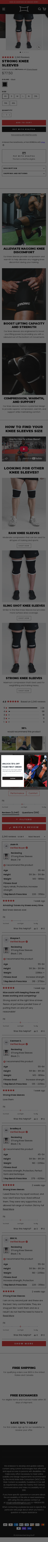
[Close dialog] (45, 757)
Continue (12, 778)
